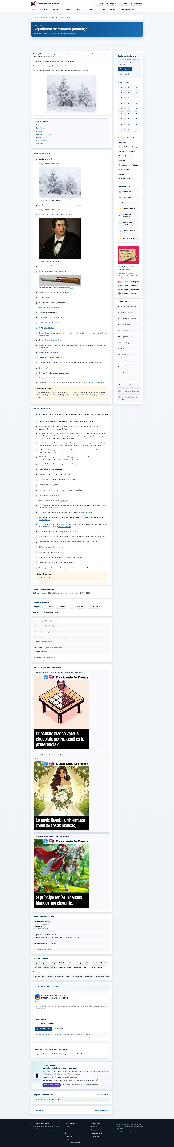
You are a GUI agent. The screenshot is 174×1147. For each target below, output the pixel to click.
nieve (52, 159)
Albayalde (55, 357)
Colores (62, 17)
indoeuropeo (58, 648)
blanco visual (102, 536)
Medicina (135, 165)
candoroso (50, 638)
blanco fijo (72, 531)
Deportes (132, 151)
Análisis (38, 137)
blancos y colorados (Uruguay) (59, 976)
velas (41, 335)
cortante (54, 271)
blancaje (79, 963)
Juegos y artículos (127, 9)
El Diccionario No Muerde (73, 1142)
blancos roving (39, 976)
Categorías (54, 17)
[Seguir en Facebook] (128, 285)
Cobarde (49, 266)
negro (45, 642)
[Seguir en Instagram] (128, 282)
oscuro (50, 642)
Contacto (94, 1127)
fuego (61, 362)
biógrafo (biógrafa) (41, 963)
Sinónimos (39, 131)
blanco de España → (102, 1110)
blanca (70, 963)
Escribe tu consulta (41, 1002)
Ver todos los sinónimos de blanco (45, 658)
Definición (39, 125)
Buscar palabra (125, 69)
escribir (52, 368)
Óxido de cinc (55, 340)
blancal (87, 963)
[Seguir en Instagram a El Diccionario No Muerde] (128, 255)
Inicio (34, 9)
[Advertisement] (87, 43)
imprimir (60, 368)
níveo (69, 638)
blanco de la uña (44, 520)
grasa (60, 333)
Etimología (40, 128)
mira (46, 632)
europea (60, 214)
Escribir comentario (102, 1095)
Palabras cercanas (42, 140)
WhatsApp (68, 1136)
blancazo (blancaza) (100, 963)
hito (49, 626)
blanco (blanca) (49, 967)
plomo (82, 345)
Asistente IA (40, 143)
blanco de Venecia (64, 527)
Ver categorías (125, 74)
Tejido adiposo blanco (98, 382)
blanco (69, 17)
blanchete (37, 967)
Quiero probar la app (51, 1085)
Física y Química (124, 156)
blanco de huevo (86, 512)
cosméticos (48, 335)
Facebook (68, 1127)
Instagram (68, 1130)
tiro (68, 303)
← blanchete (38, 1110)
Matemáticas (123, 165)
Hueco (43, 312)
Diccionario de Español (40, 17)
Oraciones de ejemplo (43, 134)
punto (60, 626)
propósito (59, 632)
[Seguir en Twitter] (128, 293)
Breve (52, 1023)
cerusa (62, 357)
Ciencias (122, 151)
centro (45, 626)
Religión (122, 174)
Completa (41, 1023)
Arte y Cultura (124, 147)
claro (56, 638)
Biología (135, 147)
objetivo (51, 328)
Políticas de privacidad (128, 1132)
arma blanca (44, 271)
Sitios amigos (95, 1136)
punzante (62, 271)
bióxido (62, 963)
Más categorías (124, 179)
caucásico (49, 648)
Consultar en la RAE (45, 949)
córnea (55, 352)
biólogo (53, 963)
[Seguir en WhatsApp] (128, 289)
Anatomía (122, 142)
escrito (67, 317)
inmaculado (63, 638)
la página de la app (71, 1077)
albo (44, 638)
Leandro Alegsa (74, 593)
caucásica (68, 214)
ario (44, 648)
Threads (67, 1139)
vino (52, 322)
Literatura (122, 160)
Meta (45, 328)
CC (60, 200)
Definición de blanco (60, 593)
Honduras (63, 501)
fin (43, 632)
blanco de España (54, 507)
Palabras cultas (124, 169)
